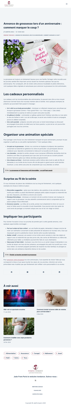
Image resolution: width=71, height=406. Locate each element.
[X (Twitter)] (28, 272)
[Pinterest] (44, 272)
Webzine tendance (9, 35)
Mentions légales (37, 386)
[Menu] (66, 4)
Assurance (25, 353)
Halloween (49, 353)
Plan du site (37, 390)
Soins (16, 358)
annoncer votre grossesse (15, 260)
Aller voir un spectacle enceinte (14, 309)
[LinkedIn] (59, 272)
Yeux (25, 358)
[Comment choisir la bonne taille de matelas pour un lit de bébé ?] (52, 298)
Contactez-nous (37, 394)
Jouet (60, 353)
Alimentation (11, 353)
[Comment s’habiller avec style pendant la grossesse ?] (19, 326)
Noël (8, 358)
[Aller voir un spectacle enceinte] (19, 298)
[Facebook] (12, 272)
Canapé (37, 353)
